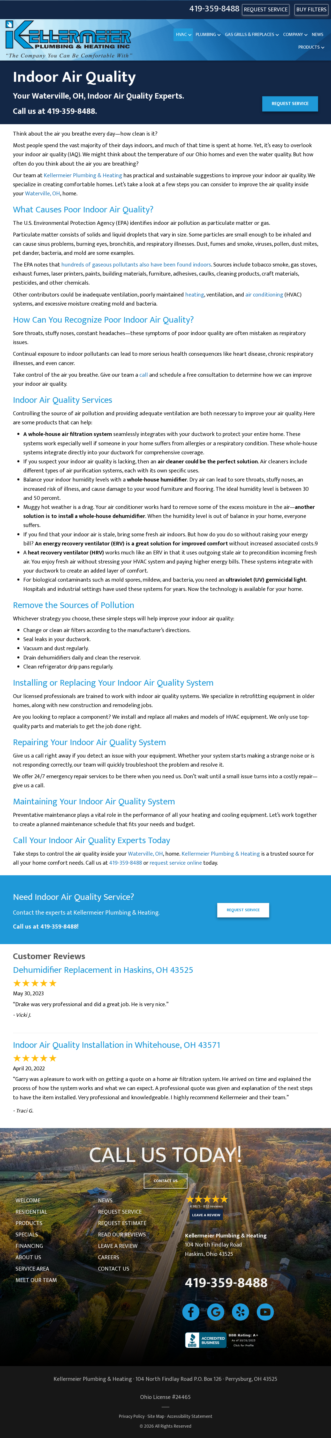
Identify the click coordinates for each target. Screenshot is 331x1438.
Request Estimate (122, 1223)
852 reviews (213, 1206)
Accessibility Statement (189, 1416)
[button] (190, 34)
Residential (31, 1212)
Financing (29, 1246)
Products (309, 47)
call (143, 375)
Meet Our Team (36, 1280)
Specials (27, 1235)
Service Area (32, 1269)
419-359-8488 (214, 9)
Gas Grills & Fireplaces (249, 35)
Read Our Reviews (122, 1235)
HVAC (181, 35)
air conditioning (264, 295)
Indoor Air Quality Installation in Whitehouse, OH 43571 (116, 1045)
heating (194, 295)
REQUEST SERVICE (266, 9)
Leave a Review (118, 1246)
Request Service (120, 1212)
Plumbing (206, 35)
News (317, 35)
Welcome (28, 1200)
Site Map (155, 1416)
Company (293, 35)
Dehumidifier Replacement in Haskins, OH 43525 (103, 970)
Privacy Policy (132, 1416)
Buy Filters (311, 9)
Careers (108, 1257)
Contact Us (113, 1269)
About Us (28, 1257)
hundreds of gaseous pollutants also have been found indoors (136, 265)
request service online (176, 863)
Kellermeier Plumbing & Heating (83, 175)
